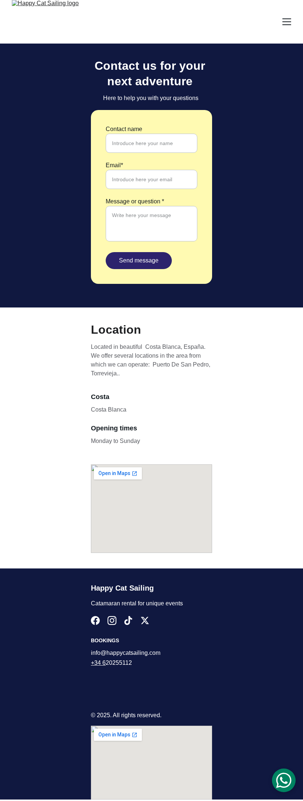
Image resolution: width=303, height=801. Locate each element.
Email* (114, 165)
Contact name (124, 129)
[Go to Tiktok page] (128, 620)
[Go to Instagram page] (112, 620)
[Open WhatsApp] (284, 780)
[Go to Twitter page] (144, 620)
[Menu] (286, 21)
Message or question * (135, 201)
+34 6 (98, 663)
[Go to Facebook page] (95, 620)
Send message (139, 260)
